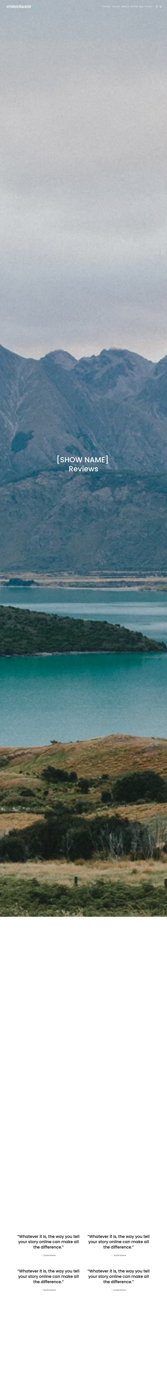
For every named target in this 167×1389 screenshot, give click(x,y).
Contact (148, 6)
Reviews (134, 6)
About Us (125, 6)
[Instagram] (161, 6)
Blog (141, 6)
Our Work (106, 6)
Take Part (116, 6)
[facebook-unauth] (157, 6)
